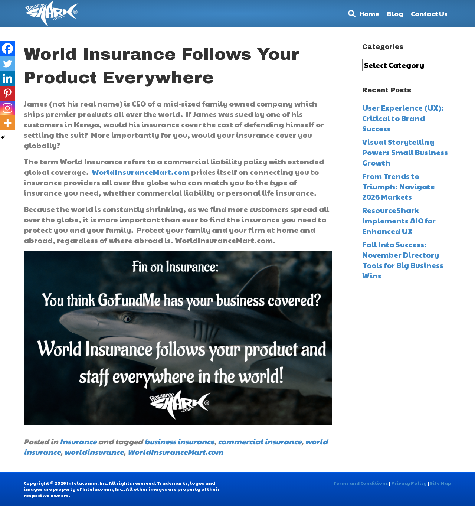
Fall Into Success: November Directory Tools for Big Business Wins (402, 260)
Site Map (440, 483)
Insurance (78, 441)
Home (369, 13)
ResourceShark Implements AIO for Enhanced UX (399, 220)
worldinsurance (94, 452)
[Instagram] (7, 108)
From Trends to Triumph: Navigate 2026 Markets (398, 186)
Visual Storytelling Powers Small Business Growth (405, 152)
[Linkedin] (7, 78)
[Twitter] (7, 63)
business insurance (179, 441)
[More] (7, 122)
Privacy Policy (409, 483)
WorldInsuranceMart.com (141, 172)
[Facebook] (7, 48)
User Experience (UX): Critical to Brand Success (403, 118)
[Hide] (3, 137)
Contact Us (429, 13)
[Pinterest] (7, 93)
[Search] (350, 13)
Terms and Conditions (360, 483)
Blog (395, 13)
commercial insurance (259, 441)
